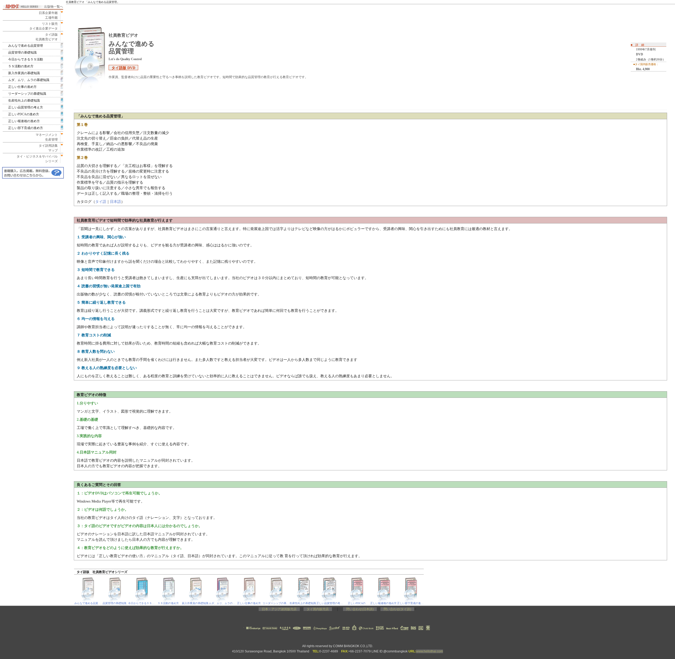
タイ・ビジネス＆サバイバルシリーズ (35, 159)
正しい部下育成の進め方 (25, 128)
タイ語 (100, 202)
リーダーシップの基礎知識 (27, 93)
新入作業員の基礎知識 (24, 73)
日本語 (115, 202)
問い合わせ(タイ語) (397, 609)
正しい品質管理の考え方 (25, 107)
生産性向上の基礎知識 (24, 100)
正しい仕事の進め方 (22, 87)
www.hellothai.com (429, 651)
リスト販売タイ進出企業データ (43, 26)
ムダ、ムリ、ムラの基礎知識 (28, 80)
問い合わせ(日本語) (360, 609)
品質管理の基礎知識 (22, 52)
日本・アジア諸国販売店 (279, 609)
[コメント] (33, 173)
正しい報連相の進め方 (24, 121)
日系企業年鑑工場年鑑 (47, 15)
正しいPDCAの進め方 (23, 114)
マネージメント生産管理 (45, 137)
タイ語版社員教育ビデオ (47, 37)
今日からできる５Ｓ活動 (25, 59)
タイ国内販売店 (317, 609)
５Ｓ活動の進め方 (20, 66)
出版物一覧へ (53, 6)
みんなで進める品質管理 (25, 45)
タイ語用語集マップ (47, 148)
